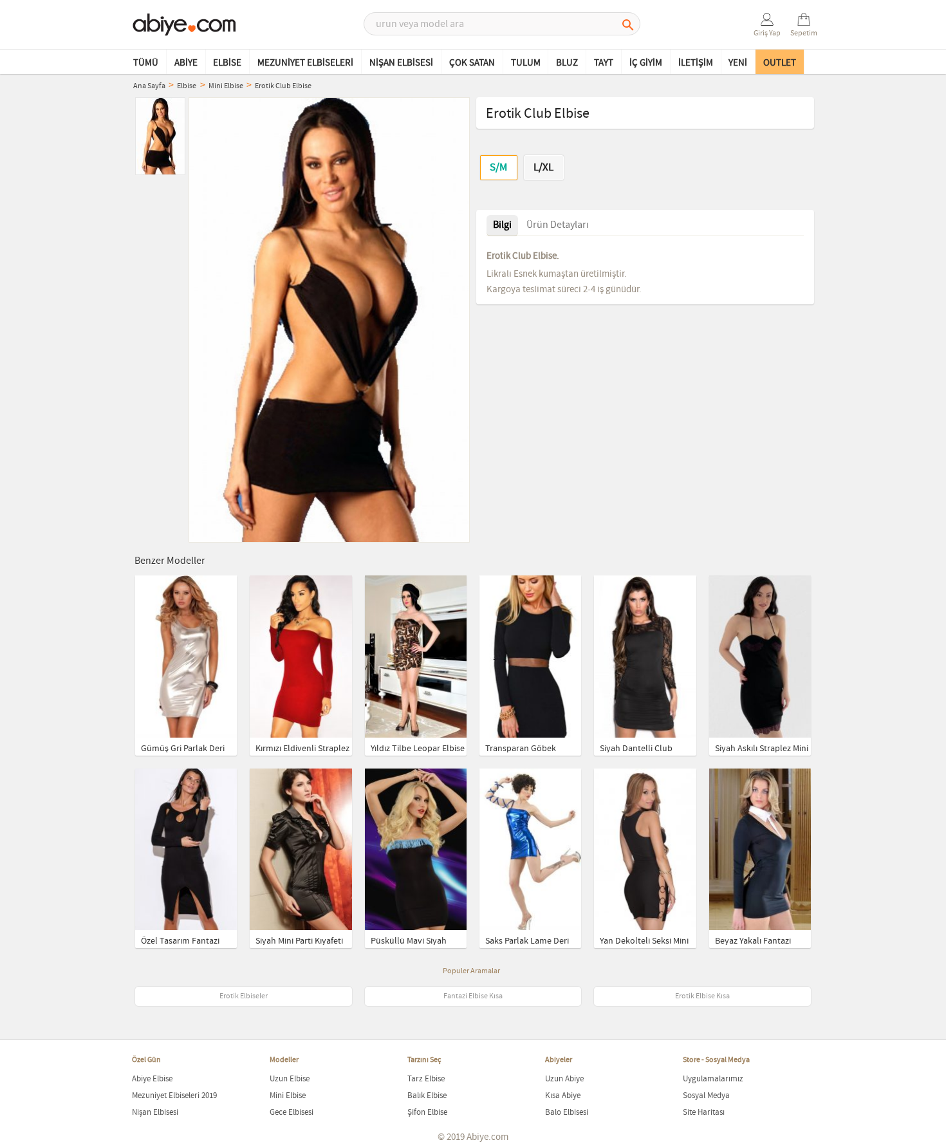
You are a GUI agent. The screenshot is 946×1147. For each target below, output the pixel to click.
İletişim (695, 63)
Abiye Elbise (152, 1079)
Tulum (526, 63)
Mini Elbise (288, 1095)
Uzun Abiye (564, 1079)
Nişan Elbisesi (401, 63)
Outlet (779, 63)
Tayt (603, 63)
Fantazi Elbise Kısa (473, 996)
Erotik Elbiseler (243, 996)
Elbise (227, 63)
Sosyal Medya (706, 1095)
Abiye (186, 63)
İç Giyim (645, 63)
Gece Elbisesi (291, 1112)
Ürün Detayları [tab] (557, 225)
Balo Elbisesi (566, 1112)
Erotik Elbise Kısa (702, 996)
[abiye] (184, 26)
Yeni (737, 63)
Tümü (145, 63)
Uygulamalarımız (713, 1079)
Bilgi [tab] (502, 225)
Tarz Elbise (426, 1079)
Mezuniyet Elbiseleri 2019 (174, 1095)
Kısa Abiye (562, 1095)
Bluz (567, 63)
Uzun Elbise (290, 1079)
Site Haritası (704, 1112)
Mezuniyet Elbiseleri (305, 63)
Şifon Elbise (427, 1112)
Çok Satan (472, 63)
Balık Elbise (427, 1095)
